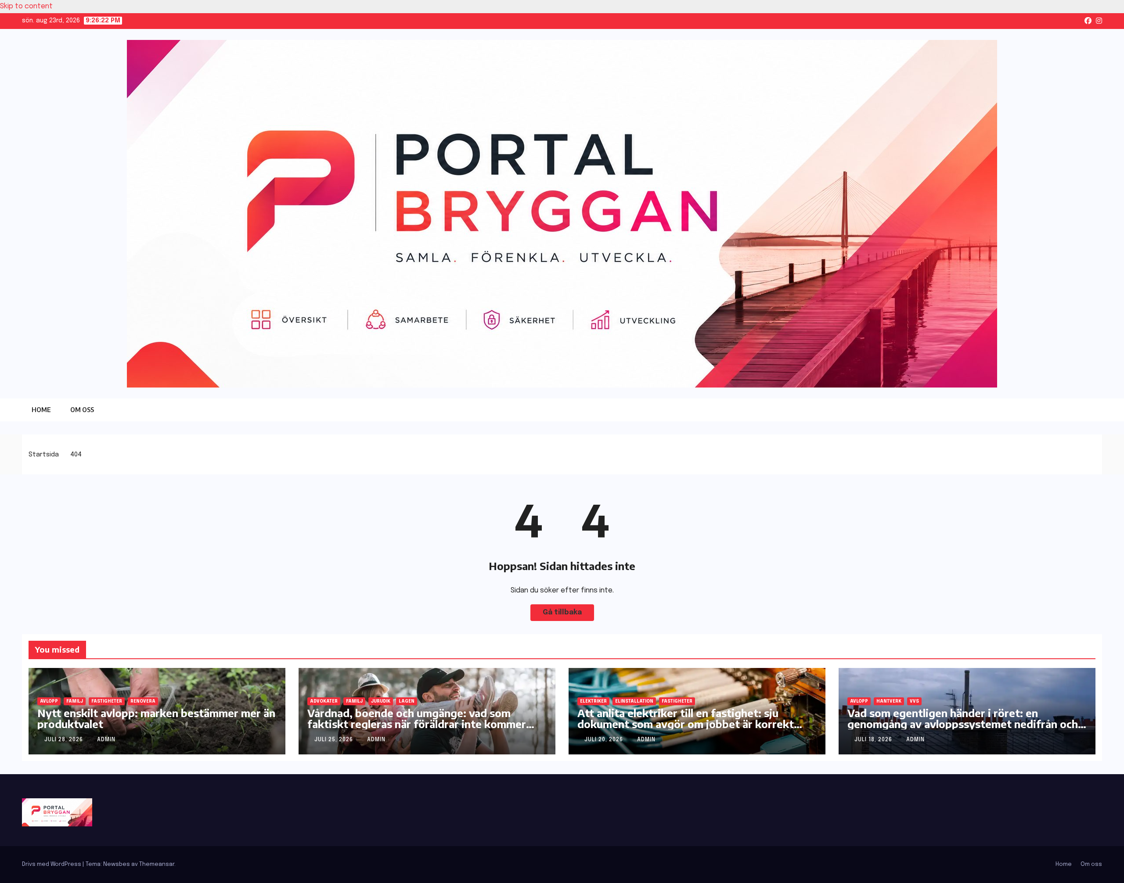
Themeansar (156, 864)
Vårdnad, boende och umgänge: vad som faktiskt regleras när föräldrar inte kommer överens (416, 723)
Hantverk (888, 701)
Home (41, 409)
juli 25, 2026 (334, 740)
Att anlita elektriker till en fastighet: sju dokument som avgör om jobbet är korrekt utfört (685, 723)
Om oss (82, 409)
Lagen (406, 701)
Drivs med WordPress (52, 864)
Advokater (324, 701)
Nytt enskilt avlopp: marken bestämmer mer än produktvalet (156, 718)
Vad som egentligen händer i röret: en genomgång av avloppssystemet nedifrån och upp (962, 723)
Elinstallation (634, 701)
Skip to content (26, 6)
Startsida (44, 454)
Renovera (142, 701)
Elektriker (593, 701)
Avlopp (49, 701)
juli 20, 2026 (604, 740)
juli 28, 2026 (64, 740)
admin (106, 740)
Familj (74, 701)
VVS (914, 701)
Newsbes (116, 864)
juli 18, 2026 (874, 740)
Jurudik (380, 701)
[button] (1078, 410)
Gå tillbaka (562, 612)
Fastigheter (106, 701)
